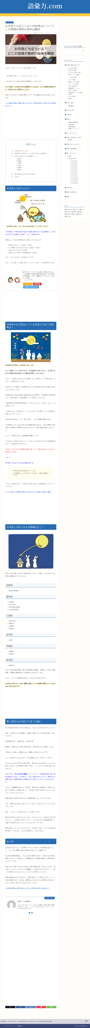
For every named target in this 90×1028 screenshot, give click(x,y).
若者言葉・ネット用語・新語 (76, 93)
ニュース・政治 (73, 84)
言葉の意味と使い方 (73, 65)
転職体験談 (72, 126)
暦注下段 (68, 214)
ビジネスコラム (72, 133)
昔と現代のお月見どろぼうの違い (25, 174)
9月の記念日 (74, 177)
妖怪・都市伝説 (72, 192)
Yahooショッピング (31, 287)
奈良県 (19, 165)
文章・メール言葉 (74, 74)
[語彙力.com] (45, 12)
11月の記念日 (74, 181)
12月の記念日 (74, 183)
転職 (68, 119)
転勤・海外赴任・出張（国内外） (74, 139)
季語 (70, 156)
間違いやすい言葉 (74, 82)
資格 (73, 214)
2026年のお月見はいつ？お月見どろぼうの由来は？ (31, 153)
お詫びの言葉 (73, 70)
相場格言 (71, 106)
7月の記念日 (74, 173)
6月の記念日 (74, 171)
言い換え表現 (73, 68)
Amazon (27, 284)
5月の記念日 (74, 169)
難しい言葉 (68, 216)
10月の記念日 (74, 179)
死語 (70, 98)
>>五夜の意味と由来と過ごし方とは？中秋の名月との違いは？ (27, 888)
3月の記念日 (74, 165)
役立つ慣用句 (73, 86)
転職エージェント (74, 128)
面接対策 (71, 124)
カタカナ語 (70, 110)
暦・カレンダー (9, 22)
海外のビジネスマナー (74, 144)
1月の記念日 (74, 161)
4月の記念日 (74, 167)
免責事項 (19, 1025)
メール (82, 209)
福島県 (19, 158)
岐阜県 (19, 169)
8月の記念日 (74, 175)
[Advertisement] (30, 123)
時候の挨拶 (74, 77)
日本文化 (69, 187)
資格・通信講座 (72, 148)
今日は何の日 (73, 158)
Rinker (31, 279)
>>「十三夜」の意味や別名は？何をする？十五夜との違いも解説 (28, 492)
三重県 (19, 163)
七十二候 (68, 211)
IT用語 (69, 114)
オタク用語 (72, 96)
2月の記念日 (74, 163)
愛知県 (19, 161)
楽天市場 (37, 284)
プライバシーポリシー (9, 1025)
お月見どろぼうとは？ (22, 150)
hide (33, 144)
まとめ (17, 176)
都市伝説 (79, 214)
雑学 (68, 196)
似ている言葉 (73, 90)
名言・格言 (70, 102)
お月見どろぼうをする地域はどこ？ (26, 156)
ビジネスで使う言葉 (75, 72)
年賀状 (80, 211)
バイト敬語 (72, 79)
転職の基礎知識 (73, 122)
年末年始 (74, 211)
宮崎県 (19, 167)
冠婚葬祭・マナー (74, 88)
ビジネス (76, 209)
